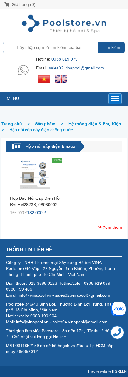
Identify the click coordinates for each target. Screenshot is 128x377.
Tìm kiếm (111, 47)
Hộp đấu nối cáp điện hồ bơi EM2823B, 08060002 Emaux (35, 201)
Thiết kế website (99, 371)
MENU (13, 98)
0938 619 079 (64, 59)
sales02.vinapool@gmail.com (76, 68)
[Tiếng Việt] (44, 78)
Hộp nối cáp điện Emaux (50, 146)
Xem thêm (112, 227)
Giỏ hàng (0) (22, 4)
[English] (61, 78)
